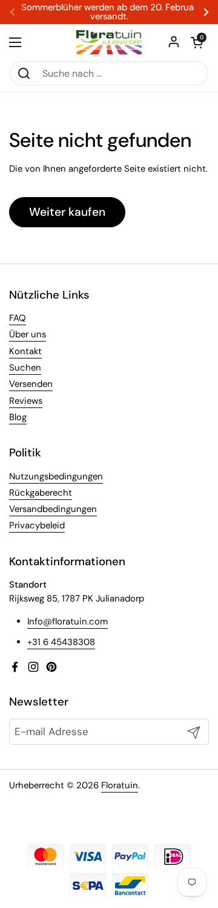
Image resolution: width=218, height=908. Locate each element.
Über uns (27, 334)
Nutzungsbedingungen (56, 476)
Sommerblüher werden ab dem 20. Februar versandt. (109, 12)
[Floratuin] (109, 42)
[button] (197, 42)
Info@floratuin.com (67, 621)
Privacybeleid (37, 525)
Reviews (25, 401)
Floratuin (119, 785)
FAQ (17, 318)
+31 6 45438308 (61, 642)
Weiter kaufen (67, 211)
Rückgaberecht (40, 493)
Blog (18, 417)
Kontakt (25, 351)
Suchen (25, 368)
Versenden (31, 384)
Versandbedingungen (53, 509)
